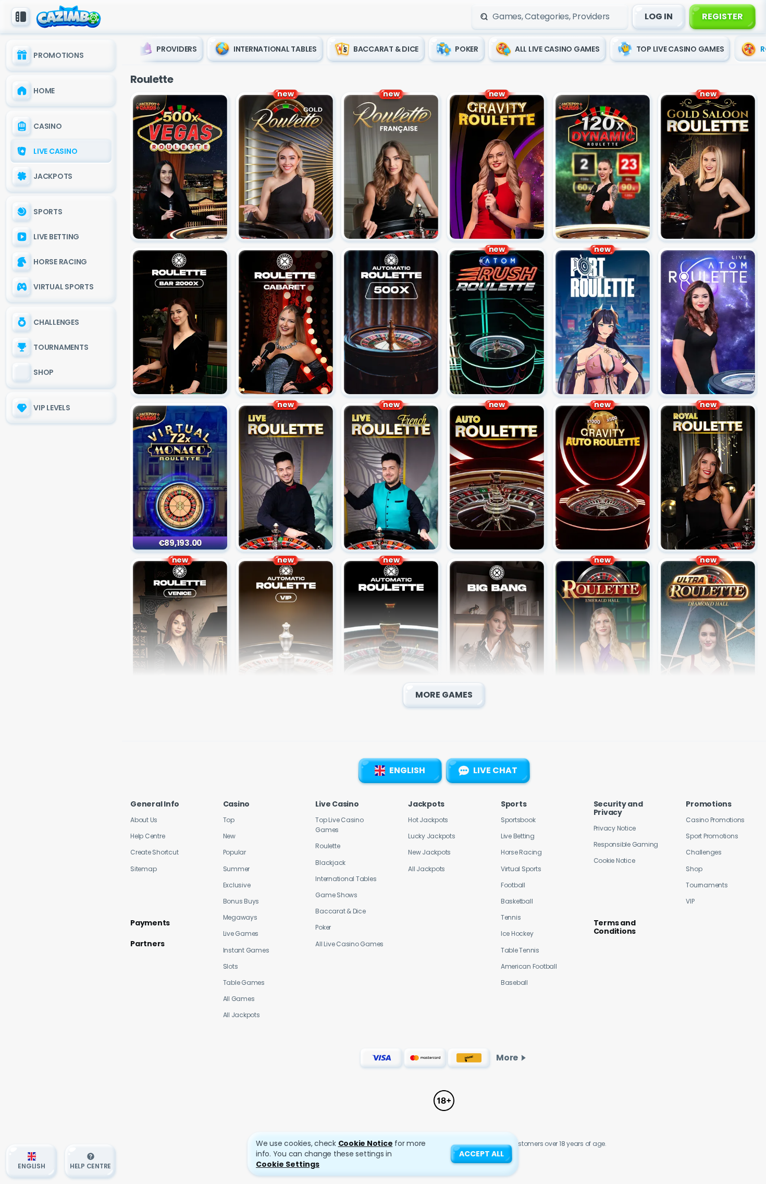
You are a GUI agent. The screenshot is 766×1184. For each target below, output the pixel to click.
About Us (143, 819)
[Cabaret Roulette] (286, 322)
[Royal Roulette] (708, 477)
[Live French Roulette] (391, 477)
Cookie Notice (614, 860)
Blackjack (330, 862)
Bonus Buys (241, 901)
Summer (236, 868)
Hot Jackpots (428, 819)
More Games (444, 695)
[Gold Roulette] (286, 166)
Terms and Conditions (615, 927)
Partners (147, 943)
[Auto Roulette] (497, 477)
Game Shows (336, 894)
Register (722, 16)
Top (228, 819)
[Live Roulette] (286, 477)
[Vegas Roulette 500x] (180, 166)
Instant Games (246, 950)
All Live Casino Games (349, 943)
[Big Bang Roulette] (497, 632)
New (229, 836)
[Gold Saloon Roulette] (708, 166)
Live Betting (518, 836)
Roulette (327, 845)
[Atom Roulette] (708, 322)
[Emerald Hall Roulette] (602, 632)
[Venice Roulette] (180, 632)
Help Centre (147, 836)
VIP (690, 901)
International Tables (345, 878)
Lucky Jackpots (431, 836)
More (507, 1058)
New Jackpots (429, 852)
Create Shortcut (154, 852)
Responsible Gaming (626, 844)
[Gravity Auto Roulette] (602, 477)
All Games (239, 998)
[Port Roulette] (602, 322)
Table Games (244, 982)
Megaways (240, 917)
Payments (150, 923)
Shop (694, 868)
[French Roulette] (391, 166)
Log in (659, 16)
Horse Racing (521, 852)
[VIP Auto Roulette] (286, 632)
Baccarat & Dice (340, 911)
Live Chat (495, 770)
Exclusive (237, 885)
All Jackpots (241, 1014)
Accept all (481, 1154)
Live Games (241, 933)
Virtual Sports (521, 868)
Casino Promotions (715, 819)
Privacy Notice (615, 828)
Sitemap (143, 868)
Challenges (704, 852)
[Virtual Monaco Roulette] (180, 477)
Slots (230, 966)
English (407, 770)
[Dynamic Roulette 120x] (602, 166)
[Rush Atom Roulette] (497, 322)
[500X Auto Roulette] (391, 322)
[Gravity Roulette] (497, 166)
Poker (323, 927)
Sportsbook (518, 819)
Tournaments (706, 885)
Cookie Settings (287, 1164)
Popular (234, 852)
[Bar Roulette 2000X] (180, 322)
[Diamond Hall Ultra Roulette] (708, 632)
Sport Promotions (712, 836)
